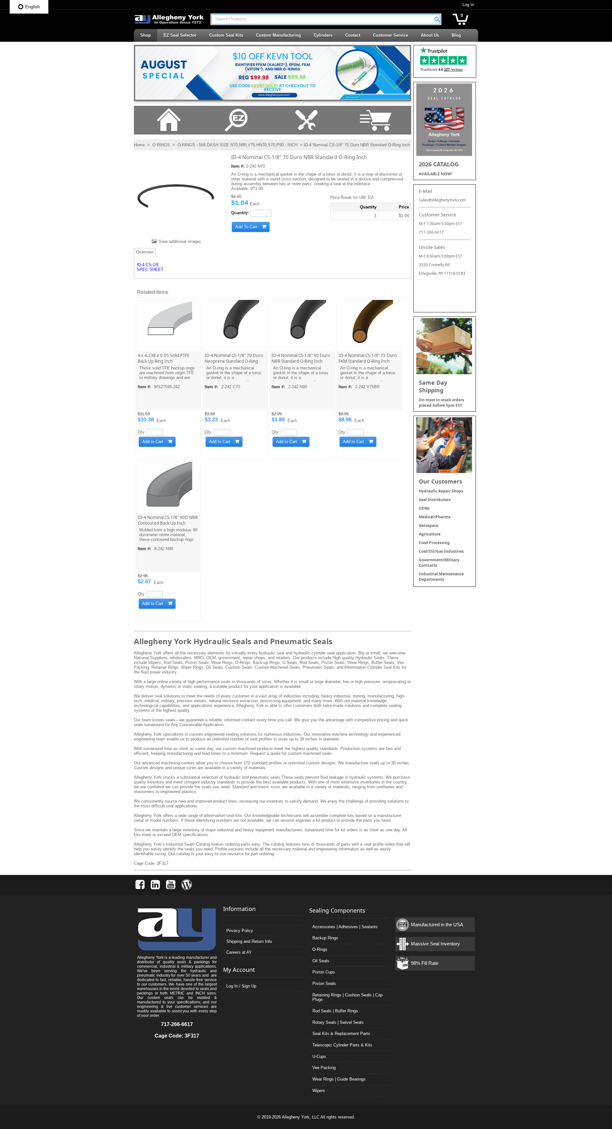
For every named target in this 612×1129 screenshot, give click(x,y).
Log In (468, 4)
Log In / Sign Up (241, 986)
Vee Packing (324, 1067)
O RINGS (161, 144)
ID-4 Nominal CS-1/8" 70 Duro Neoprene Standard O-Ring (234, 358)
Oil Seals (320, 960)
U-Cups (319, 1056)
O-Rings (319, 949)
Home (139, 144)
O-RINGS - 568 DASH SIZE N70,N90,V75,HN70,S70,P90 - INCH (237, 144)
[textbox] (322, 19)
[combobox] (325, 19)
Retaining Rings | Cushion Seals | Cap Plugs (347, 997)
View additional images (180, 241)
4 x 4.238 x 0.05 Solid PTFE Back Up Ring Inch (163, 358)
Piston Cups (323, 972)
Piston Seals (324, 983)
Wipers (318, 1090)
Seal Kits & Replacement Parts (341, 1033)
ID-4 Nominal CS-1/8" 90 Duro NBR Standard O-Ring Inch (301, 358)
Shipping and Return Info (249, 941)
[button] (437, 19)
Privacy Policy (239, 930)
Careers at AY (239, 952)
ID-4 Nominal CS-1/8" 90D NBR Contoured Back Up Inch (168, 520)
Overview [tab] (144, 252)
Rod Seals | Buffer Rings (335, 1011)
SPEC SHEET (150, 269)
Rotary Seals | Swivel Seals (338, 1022)
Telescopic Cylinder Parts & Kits (342, 1045)
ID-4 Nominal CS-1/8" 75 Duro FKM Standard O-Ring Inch (368, 358)
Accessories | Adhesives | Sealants (345, 926)
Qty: (142, 432)
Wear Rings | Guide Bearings (339, 1079)
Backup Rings (325, 938)
